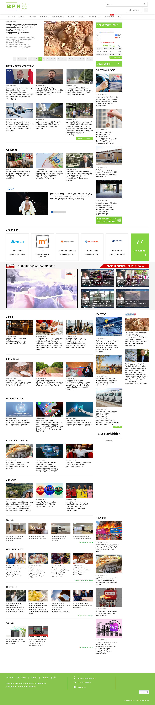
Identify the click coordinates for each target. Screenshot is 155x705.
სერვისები (45, 677)
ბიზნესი (10, 317)
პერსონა (11, 480)
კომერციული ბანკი (17, 254)
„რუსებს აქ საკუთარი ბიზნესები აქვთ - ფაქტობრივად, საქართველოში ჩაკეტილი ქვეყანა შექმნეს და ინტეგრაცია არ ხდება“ (106, 137)
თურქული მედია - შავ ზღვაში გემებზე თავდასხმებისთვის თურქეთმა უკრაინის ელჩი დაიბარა (48, 125)
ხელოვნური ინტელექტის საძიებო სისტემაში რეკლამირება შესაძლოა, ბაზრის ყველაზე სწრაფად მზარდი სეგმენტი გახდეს (47, 466)
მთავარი (9, 677)
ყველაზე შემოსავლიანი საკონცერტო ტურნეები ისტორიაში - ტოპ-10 (46, 504)
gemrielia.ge (89, 580)
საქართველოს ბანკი (67, 250)
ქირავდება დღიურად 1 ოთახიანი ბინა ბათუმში (37, 537)
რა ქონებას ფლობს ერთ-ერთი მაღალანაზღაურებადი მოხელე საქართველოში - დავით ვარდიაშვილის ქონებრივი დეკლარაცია (79, 176)
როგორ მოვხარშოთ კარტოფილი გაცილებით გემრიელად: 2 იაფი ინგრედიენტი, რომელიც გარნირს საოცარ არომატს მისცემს (38, 608)
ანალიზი (101, 314)
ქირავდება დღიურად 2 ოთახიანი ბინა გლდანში (82, 537)
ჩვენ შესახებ (21, 677)
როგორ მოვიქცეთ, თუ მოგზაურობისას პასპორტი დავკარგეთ (82, 605)
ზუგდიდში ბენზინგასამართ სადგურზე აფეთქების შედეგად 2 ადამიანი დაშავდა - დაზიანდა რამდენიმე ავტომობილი (79, 91)
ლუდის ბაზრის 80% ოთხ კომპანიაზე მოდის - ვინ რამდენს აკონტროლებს (16, 341)
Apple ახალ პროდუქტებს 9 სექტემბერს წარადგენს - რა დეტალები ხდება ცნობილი (18, 422)
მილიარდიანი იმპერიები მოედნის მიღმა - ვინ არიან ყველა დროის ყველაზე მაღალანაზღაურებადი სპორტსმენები (77, 506)
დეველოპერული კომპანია (42, 255)
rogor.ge (90, 616)
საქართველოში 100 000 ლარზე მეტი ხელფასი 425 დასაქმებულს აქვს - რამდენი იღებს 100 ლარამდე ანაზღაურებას (49, 175)
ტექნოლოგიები (15, 398)
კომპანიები (12, 230)
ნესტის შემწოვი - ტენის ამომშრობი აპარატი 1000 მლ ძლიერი (15, 641)
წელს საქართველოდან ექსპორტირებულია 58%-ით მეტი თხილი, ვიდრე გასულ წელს (49, 383)
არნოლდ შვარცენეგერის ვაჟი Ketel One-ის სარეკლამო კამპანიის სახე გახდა (78, 464)
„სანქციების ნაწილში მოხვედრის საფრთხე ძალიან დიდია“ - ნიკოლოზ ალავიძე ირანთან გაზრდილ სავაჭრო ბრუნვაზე (78, 385)
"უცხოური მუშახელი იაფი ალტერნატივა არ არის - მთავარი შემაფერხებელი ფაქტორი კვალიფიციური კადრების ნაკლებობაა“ (76, 343)
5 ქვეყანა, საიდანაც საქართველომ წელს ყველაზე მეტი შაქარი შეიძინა (18, 383)
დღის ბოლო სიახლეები (20, 66)
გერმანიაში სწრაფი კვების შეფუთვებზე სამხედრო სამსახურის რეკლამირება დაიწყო (17, 465)
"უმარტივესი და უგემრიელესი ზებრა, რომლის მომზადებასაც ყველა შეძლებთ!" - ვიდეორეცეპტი (81, 570)
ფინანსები (12, 149)
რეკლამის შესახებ (17, 440)
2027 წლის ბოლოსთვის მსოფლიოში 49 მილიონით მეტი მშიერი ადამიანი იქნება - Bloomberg (106, 382)
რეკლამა (34, 677)
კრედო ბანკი (92, 250)
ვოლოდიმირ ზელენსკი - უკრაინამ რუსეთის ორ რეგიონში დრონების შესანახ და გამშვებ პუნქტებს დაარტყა (49, 91)
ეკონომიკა (12, 358)
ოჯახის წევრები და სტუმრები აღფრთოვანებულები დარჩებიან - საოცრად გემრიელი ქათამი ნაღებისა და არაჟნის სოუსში (36, 572)
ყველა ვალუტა (115, 57)
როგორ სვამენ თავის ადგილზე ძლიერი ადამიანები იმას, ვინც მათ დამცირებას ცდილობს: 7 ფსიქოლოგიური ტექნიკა (15, 607)
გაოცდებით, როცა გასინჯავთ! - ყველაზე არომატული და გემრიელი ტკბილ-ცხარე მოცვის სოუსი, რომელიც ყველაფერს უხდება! (60, 571)
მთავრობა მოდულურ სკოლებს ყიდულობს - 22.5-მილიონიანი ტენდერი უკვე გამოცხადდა (107, 173)
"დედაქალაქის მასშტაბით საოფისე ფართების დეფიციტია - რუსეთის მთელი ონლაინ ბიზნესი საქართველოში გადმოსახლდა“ (106, 208)
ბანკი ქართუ (117, 250)
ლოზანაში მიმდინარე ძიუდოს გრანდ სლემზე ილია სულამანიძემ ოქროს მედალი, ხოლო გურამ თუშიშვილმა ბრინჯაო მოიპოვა (71, 196)
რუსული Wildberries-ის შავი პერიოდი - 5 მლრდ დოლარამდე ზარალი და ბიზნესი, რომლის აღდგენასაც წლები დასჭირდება (106, 647)
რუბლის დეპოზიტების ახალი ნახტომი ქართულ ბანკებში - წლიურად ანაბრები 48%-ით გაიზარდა (18, 175)
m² (42, 250)
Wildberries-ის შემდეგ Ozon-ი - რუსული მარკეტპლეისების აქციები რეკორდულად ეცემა (107, 548)
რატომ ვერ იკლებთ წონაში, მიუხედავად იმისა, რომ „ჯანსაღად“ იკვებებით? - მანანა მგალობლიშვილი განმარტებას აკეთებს (16, 571)
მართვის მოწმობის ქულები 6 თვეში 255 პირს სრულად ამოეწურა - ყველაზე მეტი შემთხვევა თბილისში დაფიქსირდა (107, 101)
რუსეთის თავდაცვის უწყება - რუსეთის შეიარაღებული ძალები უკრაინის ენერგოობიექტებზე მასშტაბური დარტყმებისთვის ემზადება (19, 126)
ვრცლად (117, 426)
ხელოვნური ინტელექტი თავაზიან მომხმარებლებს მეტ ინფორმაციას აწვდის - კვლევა (78, 422)
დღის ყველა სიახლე (83, 138)
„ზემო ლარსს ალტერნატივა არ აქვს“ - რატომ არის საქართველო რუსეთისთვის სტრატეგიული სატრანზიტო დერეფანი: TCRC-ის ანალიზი (107, 346)
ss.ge (91, 542)
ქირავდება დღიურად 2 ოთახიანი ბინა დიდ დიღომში (14, 538)
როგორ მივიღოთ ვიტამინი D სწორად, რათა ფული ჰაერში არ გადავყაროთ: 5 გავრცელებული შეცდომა (60, 607)
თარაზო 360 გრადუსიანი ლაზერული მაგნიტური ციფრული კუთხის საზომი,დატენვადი (37, 642)
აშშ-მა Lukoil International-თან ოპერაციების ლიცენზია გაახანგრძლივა (107, 613)
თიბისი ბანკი (17, 250)
